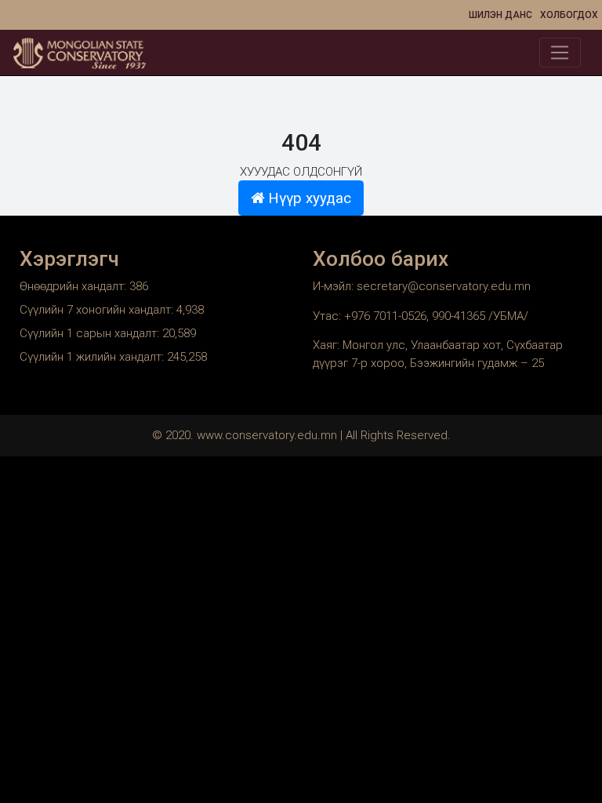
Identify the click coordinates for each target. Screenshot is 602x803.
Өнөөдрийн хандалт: (74, 286)
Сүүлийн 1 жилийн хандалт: (93, 357)
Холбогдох (569, 14)
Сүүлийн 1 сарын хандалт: (91, 333)
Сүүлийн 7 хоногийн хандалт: (98, 310)
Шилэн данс (500, 14)
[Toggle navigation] (560, 52)
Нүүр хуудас (307, 198)
